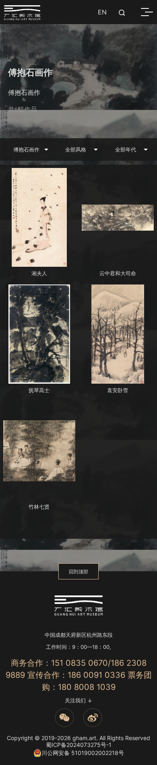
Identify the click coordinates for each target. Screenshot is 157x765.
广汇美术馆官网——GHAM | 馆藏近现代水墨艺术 (22, 12)
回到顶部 (78, 572)
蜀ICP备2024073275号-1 (79, 744)
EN (102, 12)
